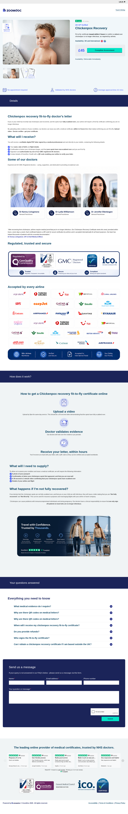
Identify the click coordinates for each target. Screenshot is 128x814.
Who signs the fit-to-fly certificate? (31, 638)
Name (11, 679)
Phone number (90, 679)
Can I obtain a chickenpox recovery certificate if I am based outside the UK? (53, 644)
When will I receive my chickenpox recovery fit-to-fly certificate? (47, 625)
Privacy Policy (120, 803)
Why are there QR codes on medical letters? (36, 612)
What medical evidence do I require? (32, 606)
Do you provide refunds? (26, 631)
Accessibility (93, 803)
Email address (52, 679)
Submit (110, 719)
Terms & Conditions (106, 803)
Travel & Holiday (120, 10)
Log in (121, 2)
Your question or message (19, 689)
